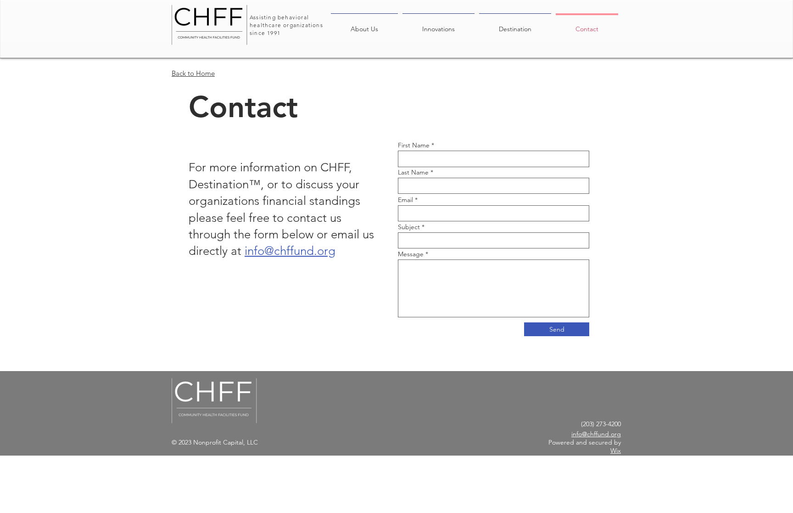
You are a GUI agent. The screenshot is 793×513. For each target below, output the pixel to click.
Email (405, 200)
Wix (615, 450)
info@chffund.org (290, 251)
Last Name (413, 172)
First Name (414, 145)
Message (411, 254)
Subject (409, 227)
